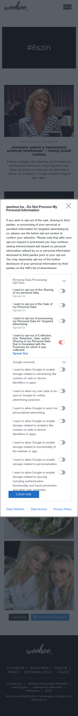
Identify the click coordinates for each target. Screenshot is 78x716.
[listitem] (39, 281)
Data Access (39, 509)
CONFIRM (23, 494)
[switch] (62, 291)
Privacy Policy (62, 509)
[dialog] (39, 358)
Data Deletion (15, 509)
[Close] (70, 207)
